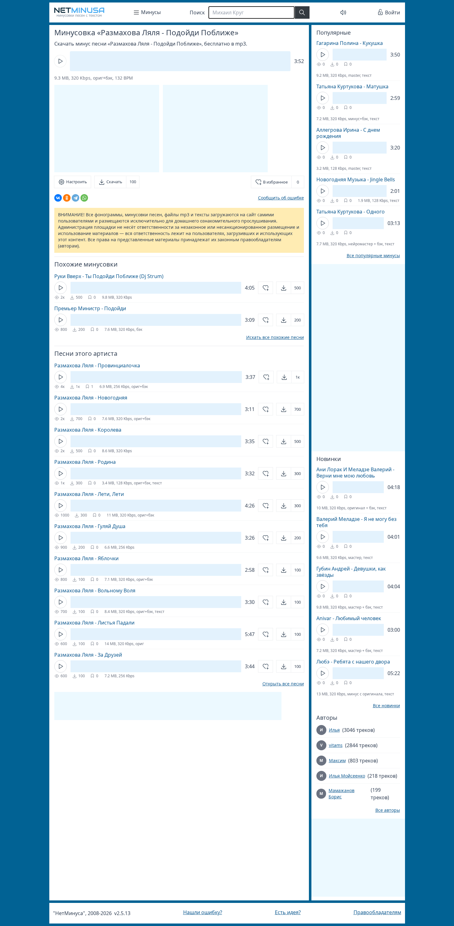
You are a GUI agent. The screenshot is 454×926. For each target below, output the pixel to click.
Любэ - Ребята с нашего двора (353, 662)
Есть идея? (288, 912)
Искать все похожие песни (275, 337)
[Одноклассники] (67, 198)
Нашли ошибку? (202, 912)
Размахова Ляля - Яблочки (86, 558)
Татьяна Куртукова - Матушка (352, 86)
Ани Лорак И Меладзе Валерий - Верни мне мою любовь (355, 472)
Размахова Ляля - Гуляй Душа (89, 526)
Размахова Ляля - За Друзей (88, 655)
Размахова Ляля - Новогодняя (90, 397)
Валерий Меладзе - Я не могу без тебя (356, 522)
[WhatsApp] (84, 198)
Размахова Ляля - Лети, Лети (89, 494)
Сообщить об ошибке (281, 198)
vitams (336, 745)
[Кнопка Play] (60, 61)
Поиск (197, 12)
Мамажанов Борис (341, 793)
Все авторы (387, 810)
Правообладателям (377, 912)
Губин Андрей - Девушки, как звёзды (351, 572)
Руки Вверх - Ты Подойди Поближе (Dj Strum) (109, 276)
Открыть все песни (283, 684)
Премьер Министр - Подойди (90, 308)
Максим (337, 760)
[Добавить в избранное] (265, 288)
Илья (334, 730)
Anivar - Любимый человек (348, 618)
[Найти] (302, 12)
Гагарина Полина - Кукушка (349, 43)
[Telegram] (75, 198)
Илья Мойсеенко (347, 776)
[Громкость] (343, 12)
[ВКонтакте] (58, 198)
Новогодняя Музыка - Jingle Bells (355, 179)
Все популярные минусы (373, 255)
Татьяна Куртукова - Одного (350, 211)
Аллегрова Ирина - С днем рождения (348, 133)
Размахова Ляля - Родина (85, 462)
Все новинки (386, 705)
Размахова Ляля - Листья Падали (94, 623)
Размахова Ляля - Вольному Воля (94, 590)
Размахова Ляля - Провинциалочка (97, 365)
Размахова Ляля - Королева (87, 430)
